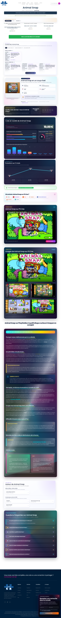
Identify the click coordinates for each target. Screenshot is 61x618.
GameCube (28, 592)
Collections (19, 587)
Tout (6, 47)
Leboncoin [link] (9, 199)
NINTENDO (24, 2)
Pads (27, 3)
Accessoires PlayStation (15, 399)
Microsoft (36, 2)
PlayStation (28, 587)
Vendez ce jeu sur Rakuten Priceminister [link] (25, 187)
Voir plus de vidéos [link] (51, 241)
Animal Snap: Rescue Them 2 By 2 (39, 441)
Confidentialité (47, 590)
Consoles (23, 3)
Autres (41, 2)
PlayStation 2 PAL (38, 592)
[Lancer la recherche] (59, 3)
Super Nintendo (29, 590)
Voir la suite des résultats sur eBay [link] (30, 36)
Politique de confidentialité (47, 610)
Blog (18, 597)
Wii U (27, 595)
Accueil (19, 2)
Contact (46, 592)
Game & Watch (38, 595)
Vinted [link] (18, 199)
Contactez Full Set (10, 577)
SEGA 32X (28, 597)
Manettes (19, 592)
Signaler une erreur (25, 102)
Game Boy (37, 590)
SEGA (28, 2)
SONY (32, 2)
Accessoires (31, 3)
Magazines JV (37, 3)
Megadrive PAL (38, 587)
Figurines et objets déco (18, 47)
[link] (13, 56)
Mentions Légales (47, 587)
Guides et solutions (11, 47)
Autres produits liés (27, 47)
